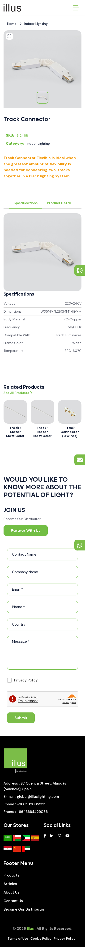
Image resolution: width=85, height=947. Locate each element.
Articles (10, 884)
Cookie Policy (40, 938)
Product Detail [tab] (59, 203)
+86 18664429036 (32, 811)
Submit (20, 717)
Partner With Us (25, 530)
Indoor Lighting (36, 24)
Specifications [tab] (26, 203)
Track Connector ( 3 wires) (69, 432)
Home (11, 24)
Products (11, 875)
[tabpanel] (42, 292)
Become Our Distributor (24, 909)
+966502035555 (31, 804)
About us (11, 892)
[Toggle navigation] (76, 7)
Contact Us (13, 901)
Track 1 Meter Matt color (15, 432)
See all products (16, 393)
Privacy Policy (26, 680)
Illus (30, 928)
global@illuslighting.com (38, 796)
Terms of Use (18, 938)
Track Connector (27, 119)
